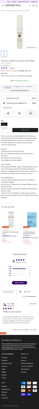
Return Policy (10, 347)
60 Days (19, 113)
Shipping (4, 392)
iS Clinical (4, 357)
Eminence (6, 65)
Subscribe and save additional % (16, 103)
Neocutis (4, 366)
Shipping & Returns (23, 1)
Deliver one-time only (12, 98)
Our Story (24, 357)
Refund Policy (25, 369)
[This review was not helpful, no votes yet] (34, 330)
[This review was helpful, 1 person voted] (30, 330)
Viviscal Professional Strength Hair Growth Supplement (29, 233)
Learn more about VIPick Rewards (20, 90)
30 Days (8, 113)
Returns (4, 395)
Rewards (4, 386)
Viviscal (4, 378)
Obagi (3, 369)
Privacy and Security (27, 363)
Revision (4, 375)
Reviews (14, 1)
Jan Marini (5, 360)
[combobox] (29, 296)
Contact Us (34, 1)
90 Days (30, 113)
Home (3, 10)
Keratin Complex (7, 363)
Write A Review (19, 283)
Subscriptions (6, 389)
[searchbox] (10, 291)
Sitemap (23, 372)
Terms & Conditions (27, 366)
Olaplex (4, 372)
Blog (8, 1)
